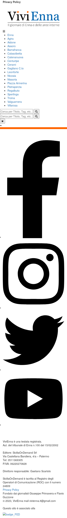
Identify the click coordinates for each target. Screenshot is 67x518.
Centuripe (13, 61)
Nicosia (11, 76)
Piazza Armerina (17, 83)
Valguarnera (14, 101)
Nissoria (12, 79)
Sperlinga (13, 94)
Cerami (11, 64)
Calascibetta (14, 53)
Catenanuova (15, 57)
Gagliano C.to (15, 68)
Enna (10, 35)
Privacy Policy (12, 2)
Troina (11, 98)
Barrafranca (14, 50)
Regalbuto (13, 90)
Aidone (11, 42)
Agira (10, 38)
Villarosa (12, 105)
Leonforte (13, 72)
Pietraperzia (14, 87)
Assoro (11, 46)
